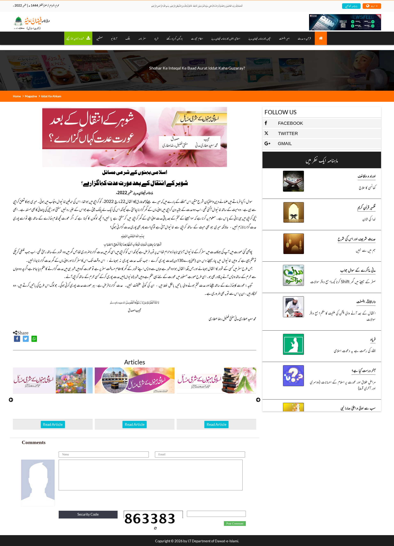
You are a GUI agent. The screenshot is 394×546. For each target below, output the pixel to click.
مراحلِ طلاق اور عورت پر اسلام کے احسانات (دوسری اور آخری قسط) (343, 384)
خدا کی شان (369, 218)
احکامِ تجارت (197, 38)
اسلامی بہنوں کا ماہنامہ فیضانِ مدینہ (225, 38)
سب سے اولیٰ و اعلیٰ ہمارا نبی (358, 407)
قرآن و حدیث (304, 38)
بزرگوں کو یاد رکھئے (174, 38)
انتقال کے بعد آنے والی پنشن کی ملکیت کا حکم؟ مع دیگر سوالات (342, 316)
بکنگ (127, 38)
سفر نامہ (142, 38)
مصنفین (99, 38)
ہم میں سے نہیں (366, 250)
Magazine (31, 96)
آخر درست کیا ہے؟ (364, 370)
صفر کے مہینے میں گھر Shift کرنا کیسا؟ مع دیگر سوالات (343, 281)
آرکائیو (114, 38)
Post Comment (234, 524)
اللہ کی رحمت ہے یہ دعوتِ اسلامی (355, 350)
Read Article (53, 424)
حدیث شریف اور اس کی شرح (357, 238)
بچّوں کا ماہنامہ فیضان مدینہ (259, 38)
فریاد (156, 38)
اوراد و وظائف (367, 175)
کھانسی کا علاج (367, 187)
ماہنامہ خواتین (351, 6)
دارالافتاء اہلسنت (366, 301)
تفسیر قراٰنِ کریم (366, 207)
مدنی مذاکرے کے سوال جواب (358, 269)
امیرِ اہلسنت (284, 38)
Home (17, 96)
